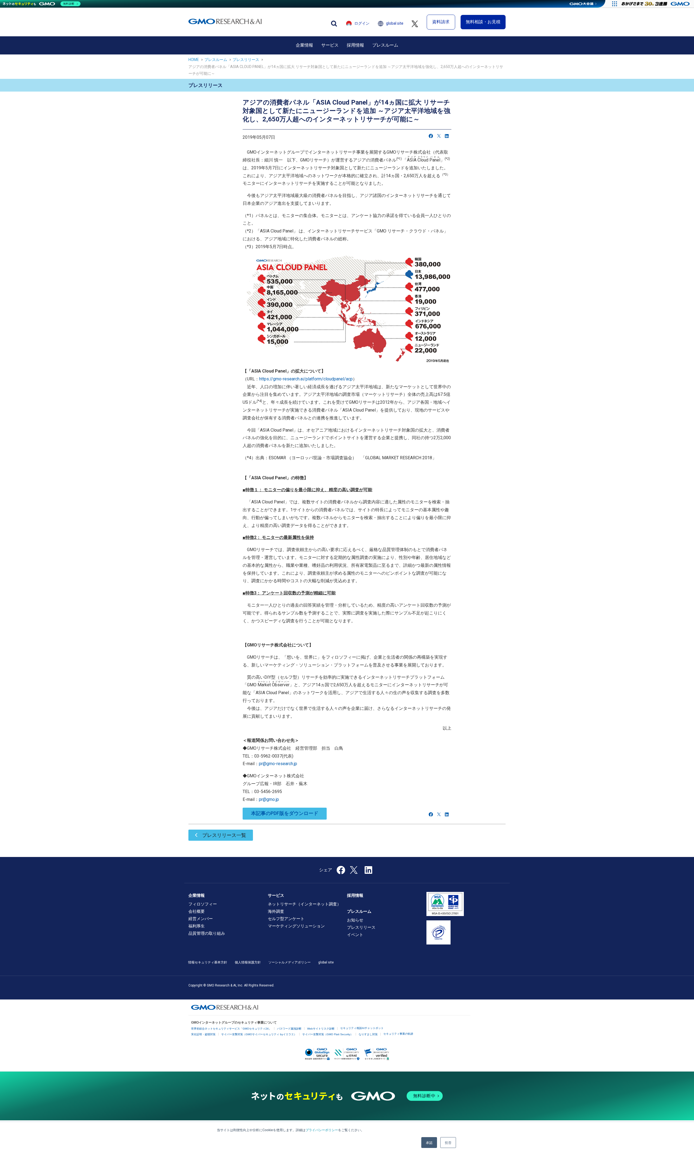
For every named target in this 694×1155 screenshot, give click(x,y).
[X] (439, 136)
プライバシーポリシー (322, 1129)
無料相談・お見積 (483, 21)
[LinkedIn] (447, 136)
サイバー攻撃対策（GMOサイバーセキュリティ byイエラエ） (259, 1034)
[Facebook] (431, 136)
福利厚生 (196, 926)
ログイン (362, 23)
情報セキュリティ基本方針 (207, 962)
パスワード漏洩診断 (289, 1028)
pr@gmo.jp (269, 799)
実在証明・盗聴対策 (203, 1034)
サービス (330, 45)
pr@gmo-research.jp (278, 763)
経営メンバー (200, 918)
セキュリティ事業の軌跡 (398, 1033)
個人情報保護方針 (248, 962)
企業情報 (304, 45)
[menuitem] (304, 45)
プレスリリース (246, 59)
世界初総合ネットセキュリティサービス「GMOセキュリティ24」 (231, 1028)
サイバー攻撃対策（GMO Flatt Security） (327, 1034)
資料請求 (440, 21)
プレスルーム (385, 45)
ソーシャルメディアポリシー (289, 962)
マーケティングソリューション (296, 926)
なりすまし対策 (368, 1034)
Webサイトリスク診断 (321, 1028)
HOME (193, 59)
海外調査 (276, 911)
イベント (355, 934)
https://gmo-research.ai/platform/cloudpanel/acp (306, 378)
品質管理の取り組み (206, 933)
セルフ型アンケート (286, 918)
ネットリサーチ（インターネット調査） (304, 904)
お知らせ (355, 920)
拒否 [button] (448, 1142)
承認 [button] (429, 1142)
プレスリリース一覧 (224, 835)
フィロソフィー (202, 904)
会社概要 (196, 911)
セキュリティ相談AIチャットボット (362, 1028)
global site (394, 23)
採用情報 (355, 45)
